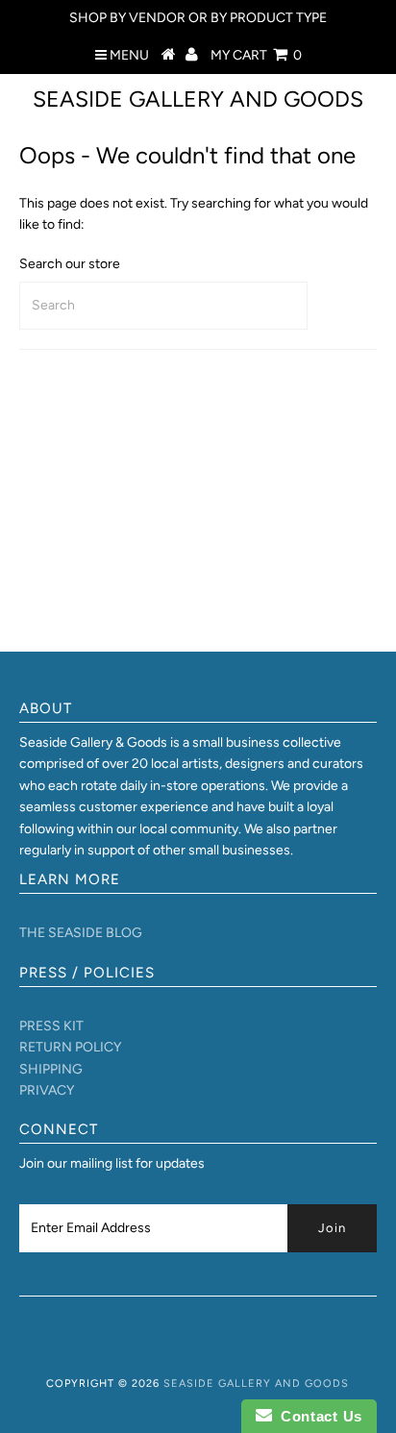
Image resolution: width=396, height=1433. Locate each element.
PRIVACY (46, 1090)
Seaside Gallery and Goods (198, 99)
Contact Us (317, 1416)
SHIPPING (51, 1069)
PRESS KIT (51, 1026)
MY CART (256, 55)
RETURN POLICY (70, 1047)
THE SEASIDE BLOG (80, 933)
